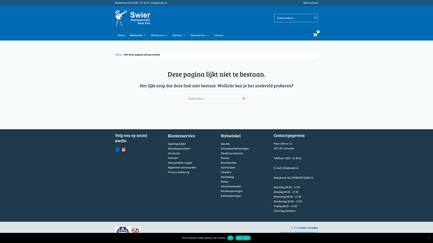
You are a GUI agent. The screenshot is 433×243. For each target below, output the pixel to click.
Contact (218, 35)
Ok (230, 237)
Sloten (224, 182)
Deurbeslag (227, 177)
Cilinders (226, 172)
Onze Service (197, 35)
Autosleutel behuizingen (235, 149)
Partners (173, 158)
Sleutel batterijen (231, 186)
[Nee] (428, 238)
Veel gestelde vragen (180, 163)
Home (121, 35)
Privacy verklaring (178, 172)
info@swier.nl (290, 168)
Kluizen (225, 158)
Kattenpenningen (231, 196)
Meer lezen (243, 237)
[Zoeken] (315, 18)
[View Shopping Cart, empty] (315, 35)
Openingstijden (177, 144)
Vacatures (174, 153)
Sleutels (177, 35)
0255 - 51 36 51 (293, 158)
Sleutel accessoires (232, 153)
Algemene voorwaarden (182, 168)
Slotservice (157, 35)
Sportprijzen (228, 168)
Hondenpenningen (232, 191)
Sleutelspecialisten (179, 149)
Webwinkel (136, 35)
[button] (144, 35)
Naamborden (228, 163)
